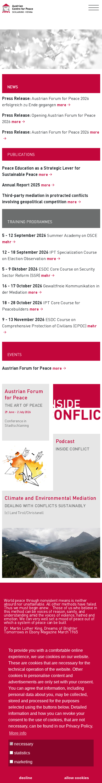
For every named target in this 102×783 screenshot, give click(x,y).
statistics (21, 753)
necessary (23, 744)
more (61, 104)
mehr (7, 241)
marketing (22, 762)
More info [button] (17, 733)
